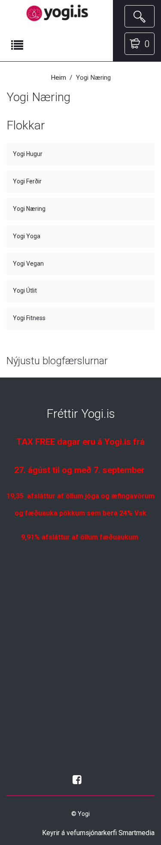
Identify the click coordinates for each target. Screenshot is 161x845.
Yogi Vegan (28, 263)
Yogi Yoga (26, 236)
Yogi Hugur (28, 153)
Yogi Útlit (25, 290)
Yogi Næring (29, 208)
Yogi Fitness (29, 318)
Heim (58, 77)
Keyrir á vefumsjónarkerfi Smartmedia (98, 833)
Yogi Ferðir (27, 181)
